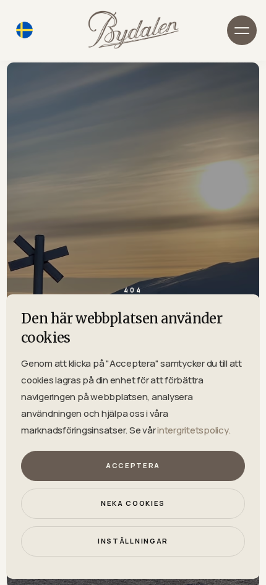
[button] (242, 30)
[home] (133, 30)
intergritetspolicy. (193, 430)
